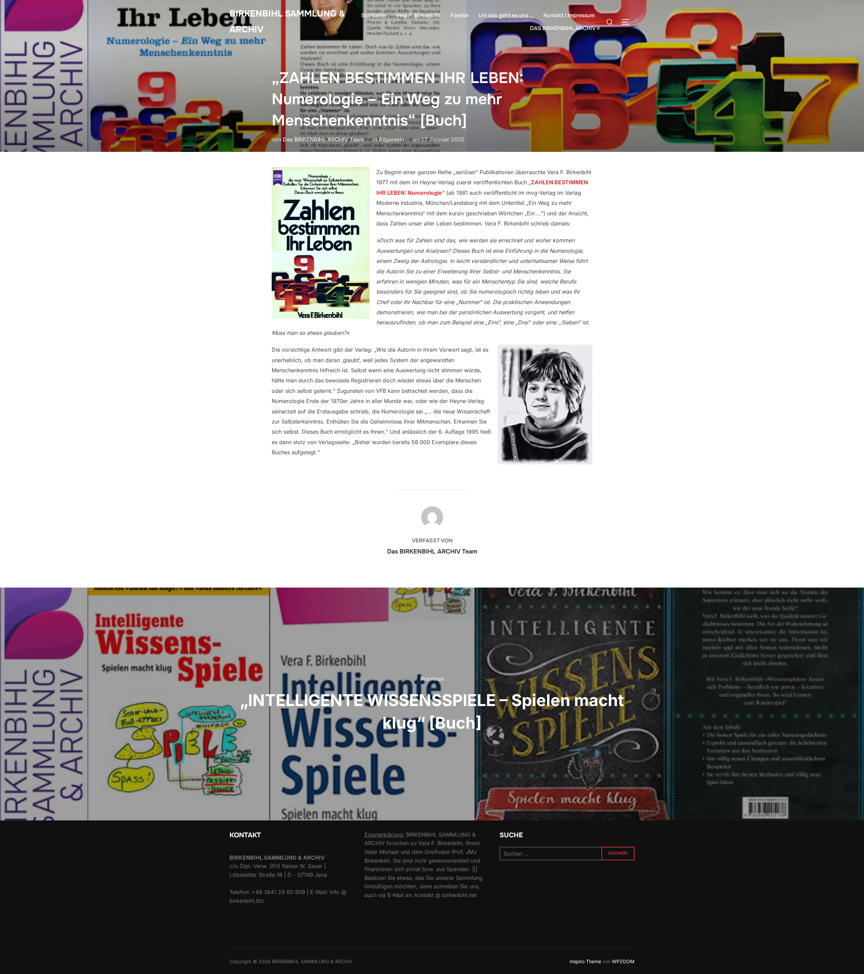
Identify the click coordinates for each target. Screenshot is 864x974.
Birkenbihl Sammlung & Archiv (287, 21)
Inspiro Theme (585, 961)
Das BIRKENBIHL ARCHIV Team (323, 139)
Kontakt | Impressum (569, 15)
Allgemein (391, 139)
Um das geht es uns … (506, 15)
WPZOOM (623, 961)
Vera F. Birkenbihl (418, 15)
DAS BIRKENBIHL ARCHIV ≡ (565, 28)
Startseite (373, 15)
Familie (459, 15)
